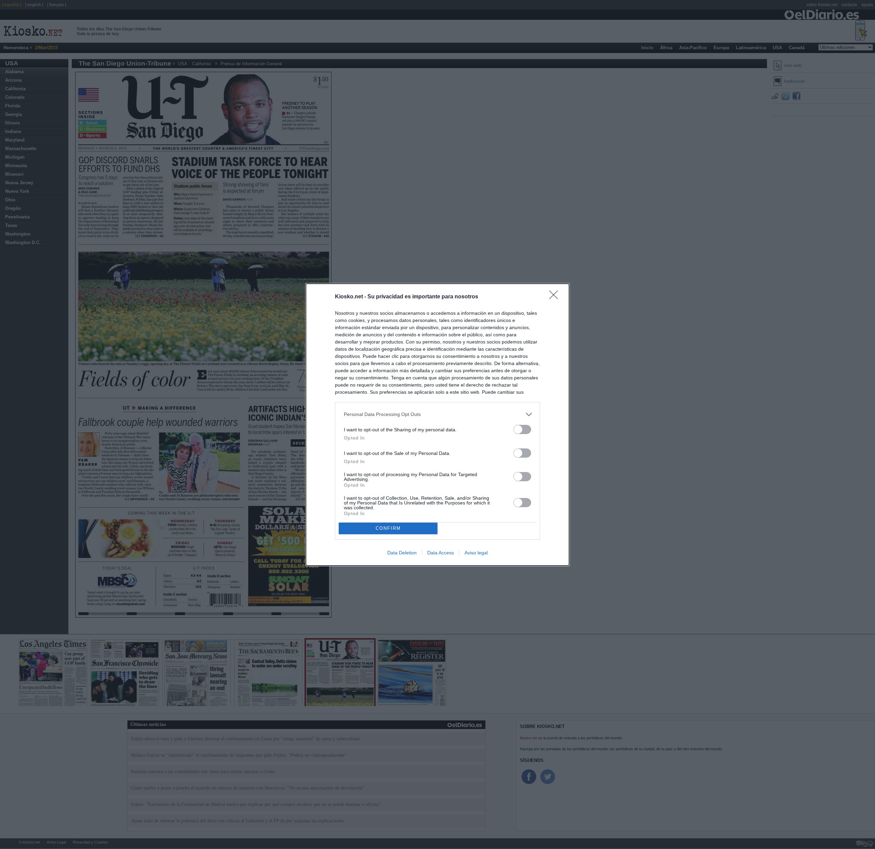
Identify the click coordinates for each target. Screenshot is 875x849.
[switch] (522, 429)
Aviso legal (476, 552)
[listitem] (437, 414)
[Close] (555, 297)
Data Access (440, 552)
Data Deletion (402, 552)
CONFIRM (388, 528)
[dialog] (437, 425)
